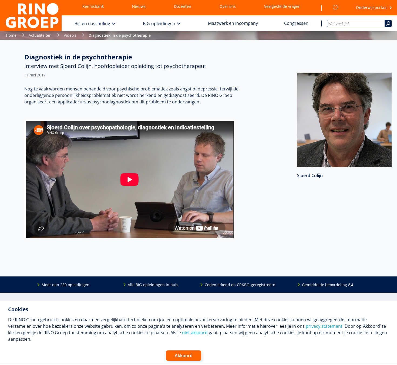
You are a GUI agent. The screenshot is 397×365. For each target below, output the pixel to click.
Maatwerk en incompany (233, 23)
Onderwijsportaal (372, 7)
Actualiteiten (40, 35)
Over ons (228, 6)
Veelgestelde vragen (282, 6)
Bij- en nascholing (92, 23)
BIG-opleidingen (159, 23)
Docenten (182, 6)
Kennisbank (93, 6)
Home (11, 35)
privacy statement (324, 326)
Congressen (296, 23)
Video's (70, 35)
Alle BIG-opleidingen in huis (153, 284)
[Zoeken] (388, 23)
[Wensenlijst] (335, 8)
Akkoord (184, 356)
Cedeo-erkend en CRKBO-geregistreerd (240, 284)
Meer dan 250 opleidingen (65, 284)
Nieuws (139, 6)
